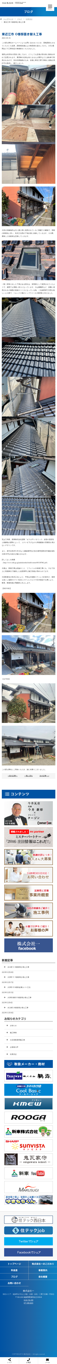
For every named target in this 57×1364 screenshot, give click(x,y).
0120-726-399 (28, 1300)
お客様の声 (14, 1047)
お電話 (28, 1362)
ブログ (19, 19)
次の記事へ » (44, 776)
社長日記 (29, 19)
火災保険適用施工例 (17, 1040)
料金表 (14, 1270)
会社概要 (42, 1276)
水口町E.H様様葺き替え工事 (17, 1008)
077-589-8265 (28, 1303)
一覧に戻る (28, 776)
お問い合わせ (14, 1283)
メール (47, 1362)
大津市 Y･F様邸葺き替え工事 (18, 977)
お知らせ (13, 1026)
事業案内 (42, 1270)
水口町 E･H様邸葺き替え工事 (18, 967)
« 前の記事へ (12, 776)
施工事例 (13, 1033)
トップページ (8, 19)
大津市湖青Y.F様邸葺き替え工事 (19, 998)
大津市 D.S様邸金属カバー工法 (18, 987)
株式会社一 (28, 1291)
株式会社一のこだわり (43, 1263)
